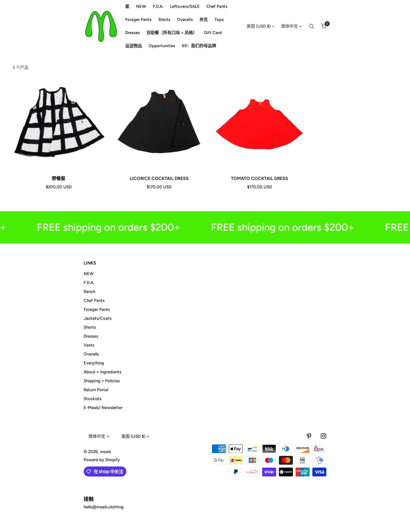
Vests (89, 345)
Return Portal (96, 389)
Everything (94, 362)
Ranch (89, 291)
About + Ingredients (102, 371)
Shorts (90, 327)
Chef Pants (94, 300)
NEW (89, 273)
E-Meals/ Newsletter (103, 407)
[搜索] (311, 26)
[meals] (101, 26)
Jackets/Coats (98, 318)
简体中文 (289, 26)
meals (105, 451)
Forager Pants (97, 309)
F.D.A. (89, 282)
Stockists (93, 398)
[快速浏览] (93, 163)
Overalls (91, 354)
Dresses (91, 336)
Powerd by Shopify (102, 459)
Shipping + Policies (102, 380)
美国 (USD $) (259, 26)
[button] (323, 26)
